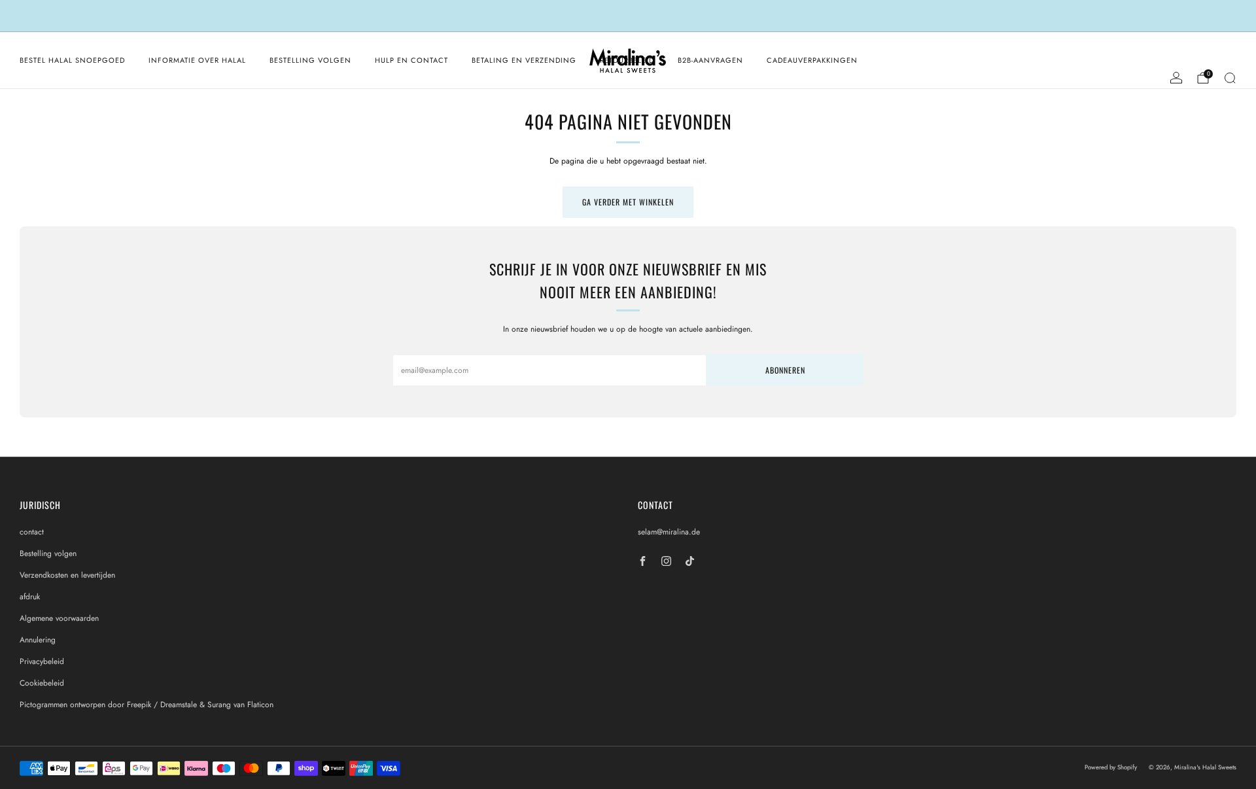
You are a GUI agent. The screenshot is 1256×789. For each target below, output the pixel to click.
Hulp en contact (411, 60)
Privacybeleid (42, 661)
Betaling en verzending (524, 60)
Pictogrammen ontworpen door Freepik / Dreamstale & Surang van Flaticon (146, 704)
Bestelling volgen (310, 60)
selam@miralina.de (669, 532)
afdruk (30, 597)
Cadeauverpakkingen (812, 60)
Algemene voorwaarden (59, 618)
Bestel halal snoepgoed (72, 60)
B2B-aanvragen (710, 60)
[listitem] (628, 15)
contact (32, 532)
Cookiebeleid (42, 683)
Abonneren (785, 370)
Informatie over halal (197, 60)
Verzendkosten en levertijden (67, 575)
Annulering (38, 640)
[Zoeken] (1229, 77)
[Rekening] (1176, 77)
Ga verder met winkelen (628, 201)
